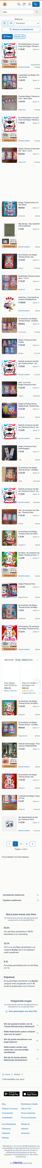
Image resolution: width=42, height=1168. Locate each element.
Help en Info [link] (26, 1108)
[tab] (5, 23)
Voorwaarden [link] (7, 1113)
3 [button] (26, 844)
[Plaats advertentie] (36, 4)
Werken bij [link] (25, 1124)
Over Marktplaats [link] (9, 1124)
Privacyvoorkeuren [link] (28, 1117)
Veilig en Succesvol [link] (10, 1108)
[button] (24, 4)
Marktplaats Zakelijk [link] (29, 1104)
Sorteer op (18, 19)
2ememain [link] (25, 1133)
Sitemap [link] (5, 1138)
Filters (8, 36)
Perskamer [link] (6, 1129)
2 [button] (21, 844)
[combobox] (18, 12)
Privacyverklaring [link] (28, 1113)
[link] (4, 4)
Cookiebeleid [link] (7, 1117)
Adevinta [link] (24, 1129)
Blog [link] (4, 1104)
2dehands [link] (6, 1133)
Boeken (18, 37)
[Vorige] (9, 844)
